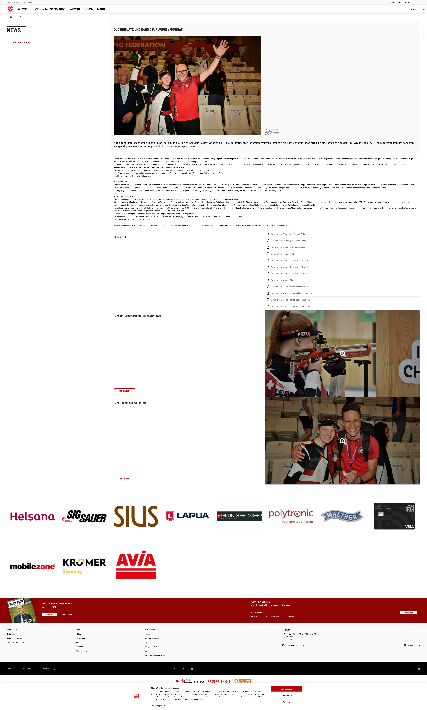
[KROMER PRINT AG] (84, 567)
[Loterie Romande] (242, 682)
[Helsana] (32, 517)
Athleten (79, 634)
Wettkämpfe (75, 9)
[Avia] (136, 567)
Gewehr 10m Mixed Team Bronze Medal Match (292, 300)
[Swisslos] (220, 682)
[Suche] (423, 9)
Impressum (11, 669)
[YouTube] (191, 668)
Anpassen (285, 695)
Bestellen (49, 614)
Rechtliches (26, 669)
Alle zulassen (286, 689)
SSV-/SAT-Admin (151, 647)
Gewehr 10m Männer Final (282, 280)
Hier (115, 176)
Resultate (89, 9)
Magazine (148, 634)
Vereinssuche (150, 630)
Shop (400, 2)
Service (407, 2)
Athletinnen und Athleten (54, 9)
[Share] (423, 37)
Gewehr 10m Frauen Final (282, 254)
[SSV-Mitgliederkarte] (394, 517)
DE (423, 2)
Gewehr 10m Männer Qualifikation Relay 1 (289, 260)
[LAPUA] (188, 517)
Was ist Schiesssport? (15, 643)
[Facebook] (175, 668)
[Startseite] (11, 9)
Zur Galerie (124, 391)
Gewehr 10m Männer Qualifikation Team (289, 273)
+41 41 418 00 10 (413, 645)
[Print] (423, 30)
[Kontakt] (423, 23)
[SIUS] (136, 517)
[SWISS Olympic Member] (191, 682)
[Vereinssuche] (423, 17)
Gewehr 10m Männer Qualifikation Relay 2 (289, 267)
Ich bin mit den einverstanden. (277, 616)
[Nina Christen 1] (342, 353)
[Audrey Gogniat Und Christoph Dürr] (342, 441)
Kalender (101, 9)
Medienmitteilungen (152, 638)
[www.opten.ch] (419, 668)
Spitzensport (12, 630)
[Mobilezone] (32, 567)
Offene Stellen (81, 651)
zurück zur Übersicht (20, 42)
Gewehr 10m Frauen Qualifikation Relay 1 (289, 234)
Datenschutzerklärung (46, 669)
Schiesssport (23, 9)
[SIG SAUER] (84, 517)
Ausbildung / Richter (15, 638)
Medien (416, 2)
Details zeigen (156, 706)
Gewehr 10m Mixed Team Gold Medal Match (290, 306)
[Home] (11, 17)
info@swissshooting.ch (294, 645)
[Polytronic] (291, 517)
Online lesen (67, 614)
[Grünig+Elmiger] (239, 517)
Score (147, 651)
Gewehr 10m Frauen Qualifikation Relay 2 (289, 241)
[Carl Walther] (343, 517)
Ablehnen (286, 702)
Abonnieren (408, 612)
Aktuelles (32, 17)
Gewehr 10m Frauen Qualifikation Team (288, 247)
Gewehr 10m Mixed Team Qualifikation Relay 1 (291, 287)
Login (415, 9)
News (36, 9)
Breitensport (11, 634)
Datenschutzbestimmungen (277, 616)
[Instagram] (183, 668)
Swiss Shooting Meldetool (155, 655)
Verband (392, 2)
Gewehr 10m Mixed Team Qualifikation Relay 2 (291, 293)
